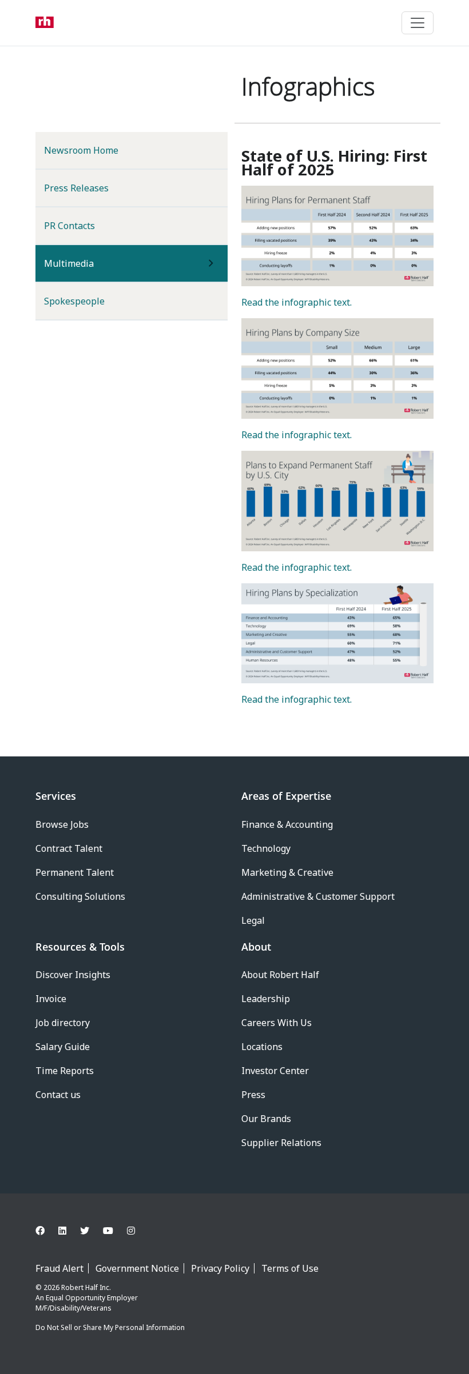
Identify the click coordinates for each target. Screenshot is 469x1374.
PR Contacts (69, 225)
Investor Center (275, 1070)
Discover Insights (72, 974)
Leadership (265, 998)
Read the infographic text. (296, 302)
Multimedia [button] (87, 263)
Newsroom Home (81, 150)
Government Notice (137, 1268)
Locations (262, 1046)
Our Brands (266, 1118)
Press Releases (76, 188)
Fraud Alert (59, 1268)
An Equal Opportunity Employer (86, 1298)
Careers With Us (276, 1022)
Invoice (50, 998)
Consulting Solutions (80, 896)
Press (253, 1094)
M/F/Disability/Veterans (73, 1308)
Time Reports (64, 1070)
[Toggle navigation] (418, 22)
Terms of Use (290, 1268)
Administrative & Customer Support (318, 896)
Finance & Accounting (287, 824)
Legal (253, 920)
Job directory (62, 1022)
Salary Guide (62, 1046)
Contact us (58, 1094)
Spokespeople (74, 301)
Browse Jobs (62, 824)
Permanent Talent (74, 872)
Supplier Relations (281, 1142)
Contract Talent (68, 848)
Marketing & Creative (287, 872)
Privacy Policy (220, 1268)
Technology (266, 848)
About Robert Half (280, 974)
